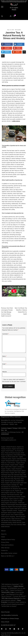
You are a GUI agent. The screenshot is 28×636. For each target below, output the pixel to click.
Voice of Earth (5, 622)
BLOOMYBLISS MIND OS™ (8, 625)
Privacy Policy (5, 542)
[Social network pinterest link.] (18, 628)
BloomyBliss (18, 29)
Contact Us (4, 550)
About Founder (5, 612)
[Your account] (10, 16)
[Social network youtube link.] (10, 628)
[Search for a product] (2, 16)
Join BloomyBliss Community (9, 615)
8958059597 (13, 588)
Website (4, 371)
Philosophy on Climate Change (10, 618)
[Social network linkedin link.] (14, 628)
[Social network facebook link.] (1, 628)
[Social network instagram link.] (5, 628)
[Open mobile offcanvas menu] (2, 7)
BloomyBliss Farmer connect (9, 553)
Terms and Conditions (7, 545)
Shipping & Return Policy (8, 539)
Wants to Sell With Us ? (7, 556)
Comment (5, 334)
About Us (3, 534)
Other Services (5, 547)
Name (4, 356)
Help (7, 590)
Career (3, 537)
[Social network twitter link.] (22, 628)
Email (4, 364)
